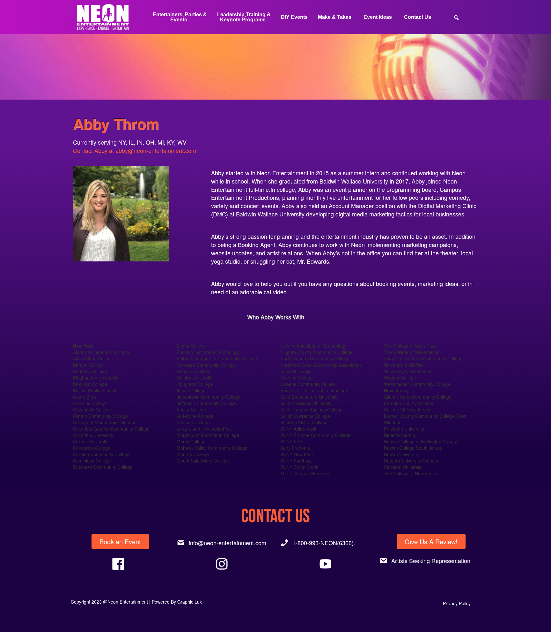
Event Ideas (378, 17)
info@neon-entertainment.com (227, 542)
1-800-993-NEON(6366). (323, 542)
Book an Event (120, 541)
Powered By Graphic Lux (177, 601)
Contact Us (417, 17)
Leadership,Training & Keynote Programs (244, 17)
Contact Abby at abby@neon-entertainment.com (134, 150)
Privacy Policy (457, 603)
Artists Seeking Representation (430, 560)
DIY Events (294, 17)
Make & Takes (334, 17)
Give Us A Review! (431, 541)
